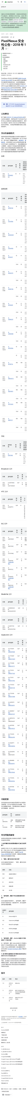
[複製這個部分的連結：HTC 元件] (9, 492)
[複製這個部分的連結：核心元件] (8, 524)
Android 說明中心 (5, 1070)
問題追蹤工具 (4, 1083)
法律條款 (15, 1089)
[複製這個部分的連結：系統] (5, 436)
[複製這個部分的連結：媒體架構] (8, 189)
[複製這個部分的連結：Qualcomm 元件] (14, 635)
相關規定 (3, 1032)
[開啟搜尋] (18, 2)
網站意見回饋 (5, 1091)
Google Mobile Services (7, 1078)
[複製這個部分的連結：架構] (5, 156)
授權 (20, 1089)
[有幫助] (11, 37)
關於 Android (4, 1089)
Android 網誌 (4, 1054)
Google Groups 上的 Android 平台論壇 (10, 1059)
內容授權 (20, 1016)
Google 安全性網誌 (6, 1056)
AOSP (2, 34)
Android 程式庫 (5, 1030)
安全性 (11, 34)
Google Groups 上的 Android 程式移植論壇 (11, 1064)
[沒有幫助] (13, 37)
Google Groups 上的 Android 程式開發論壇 (11, 1061)
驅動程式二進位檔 (5, 1042)
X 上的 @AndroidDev (6, 1051)
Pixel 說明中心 (4, 1073)
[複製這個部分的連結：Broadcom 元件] (13, 469)
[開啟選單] (2, 2)
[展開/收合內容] (12, 53)
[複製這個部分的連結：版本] (6, 973)
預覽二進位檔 (4, 1037)
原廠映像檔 (4, 1040)
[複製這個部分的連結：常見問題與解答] (15, 835)
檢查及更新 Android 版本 (10, 90)
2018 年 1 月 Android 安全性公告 (15, 117)
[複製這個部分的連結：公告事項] (10, 114)
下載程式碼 (4, 1035)
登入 (25, 2)
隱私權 (24, 1089)
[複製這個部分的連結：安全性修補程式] (15, 133)
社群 (10, 1089)
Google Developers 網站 (14, 949)
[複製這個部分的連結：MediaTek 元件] (13, 594)
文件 (7, 34)
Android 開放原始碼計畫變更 (10, 27)
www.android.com (5, 1075)
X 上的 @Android (5, 1049)
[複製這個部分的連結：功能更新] (10, 799)
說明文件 (3, 7)
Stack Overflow (5, 1080)
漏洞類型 (21, 140)
